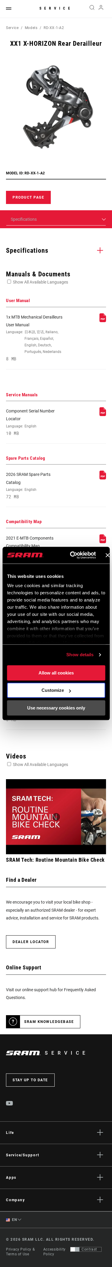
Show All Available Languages (40, 282)
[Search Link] (92, 9)
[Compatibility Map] (102, 541)
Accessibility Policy (54, 1251)
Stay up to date (30, 1080)
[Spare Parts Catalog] (102, 478)
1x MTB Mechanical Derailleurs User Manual (34, 338)
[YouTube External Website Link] (9, 1104)
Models (31, 28)
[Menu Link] (8, 8)
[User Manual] (102, 320)
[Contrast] (74, 1249)
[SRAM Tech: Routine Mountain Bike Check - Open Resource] (56, 816)
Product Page (28, 197)
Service (56, 8)
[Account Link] (101, 9)
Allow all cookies (56, 672)
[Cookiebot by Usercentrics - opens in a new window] (72, 555)
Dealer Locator (31, 942)
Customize (53, 690)
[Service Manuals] (102, 414)
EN (14, 1220)
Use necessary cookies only (56, 707)
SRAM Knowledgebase (49, 1022)
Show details (79, 654)
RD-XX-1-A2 (54, 28)
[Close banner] (107, 555)
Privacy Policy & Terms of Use (20, 1251)
